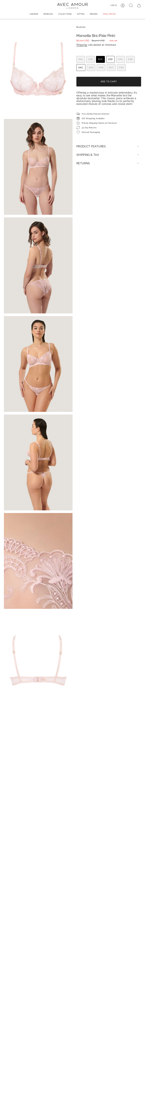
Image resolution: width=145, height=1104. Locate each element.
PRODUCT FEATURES (91, 146)
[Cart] (139, 5)
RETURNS (83, 163)
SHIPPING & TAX (87, 155)
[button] (34, 14)
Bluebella (80, 27)
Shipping (81, 44)
